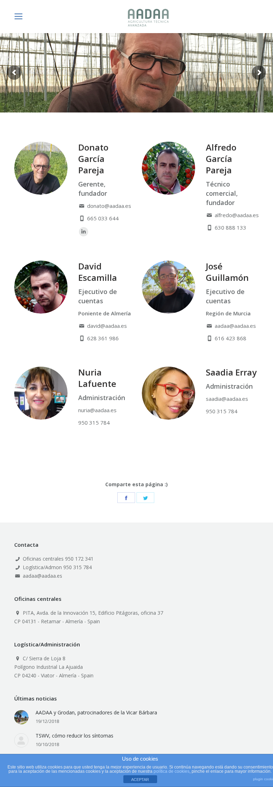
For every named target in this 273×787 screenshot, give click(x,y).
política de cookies (171, 771)
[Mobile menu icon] (18, 16)
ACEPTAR (140, 779)
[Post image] (21, 717)
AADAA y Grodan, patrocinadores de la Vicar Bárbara (96, 712)
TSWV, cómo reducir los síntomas (74, 735)
